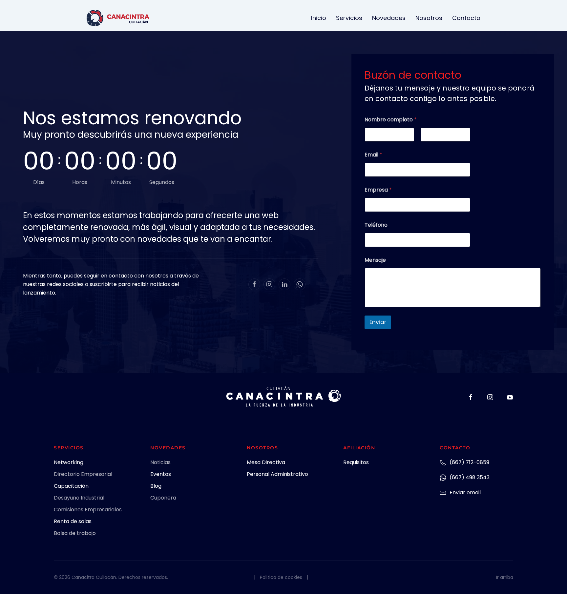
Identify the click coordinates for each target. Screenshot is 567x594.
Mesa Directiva (266, 462)
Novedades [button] (389, 18)
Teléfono (376, 225)
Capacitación (71, 486)
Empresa (378, 190)
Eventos (160, 474)
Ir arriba (504, 577)
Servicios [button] (349, 18)
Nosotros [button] (428, 18)
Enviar (377, 322)
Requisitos (356, 462)
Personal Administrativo (277, 474)
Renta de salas (73, 521)
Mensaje (375, 260)
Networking (68, 462)
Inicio (318, 18)
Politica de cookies (281, 577)
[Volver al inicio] (118, 18)
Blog (155, 486)
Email (373, 155)
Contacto (466, 18)
